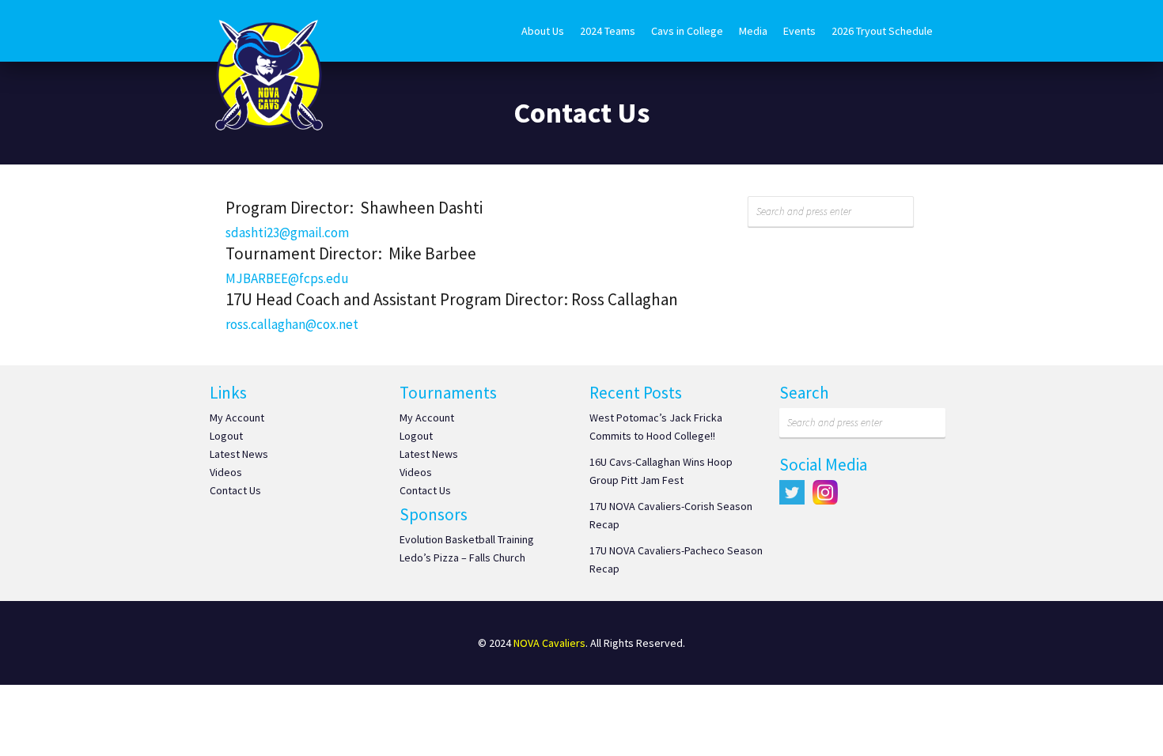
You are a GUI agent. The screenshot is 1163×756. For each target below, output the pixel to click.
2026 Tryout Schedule (882, 31)
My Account (237, 417)
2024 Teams (607, 31)
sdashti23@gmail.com (287, 232)
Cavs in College (687, 31)
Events (799, 31)
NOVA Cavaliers (549, 643)
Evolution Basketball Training (467, 539)
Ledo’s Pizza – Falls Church (462, 557)
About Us (542, 31)
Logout (226, 436)
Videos (226, 472)
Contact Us (235, 490)
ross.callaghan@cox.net (291, 324)
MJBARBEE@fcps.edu (287, 278)
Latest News (239, 454)
